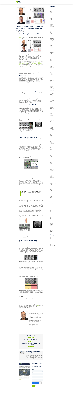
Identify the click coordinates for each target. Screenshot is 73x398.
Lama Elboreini (19, 31)
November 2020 (52, 52)
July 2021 (51, 44)
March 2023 (51, 24)
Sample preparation (52, 216)
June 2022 (51, 31)
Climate (31, 31)
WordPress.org (51, 232)
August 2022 (51, 30)
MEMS (50, 209)
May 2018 (51, 82)
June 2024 (51, 11)
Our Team (51, 238)
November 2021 (52, 39)
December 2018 (52, 168)
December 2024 (52, 100)
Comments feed (52, 231)
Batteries (51, 185)
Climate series (51, 94)
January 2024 (51, 107)
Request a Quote (52, 246)
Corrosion (51, 190)
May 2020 (51, 59)
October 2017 (51, 87)
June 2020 (51, 58)
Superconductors (52, 219)
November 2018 (52, 169)
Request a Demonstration (53, 245)
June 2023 (51, 20)
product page (31, 341)
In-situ (50, 198)
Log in (50, 229)
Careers (51, 239)
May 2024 (51, 12)
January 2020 (51, 155)
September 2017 (52, 88)
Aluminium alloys (52, 184)
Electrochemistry (52, 191)
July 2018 (51, 81)
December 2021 (52, 38)
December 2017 (52, 86)
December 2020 (52, 51)
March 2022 (51, 34)
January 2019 (51, 75)
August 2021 (51, 134)
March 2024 (51, 106)
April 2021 (51, 46)
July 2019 (51, 161)
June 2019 (51, 162)
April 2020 (51, 60)
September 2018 (52, 80)
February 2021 (51, 140)
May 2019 (51, 72)
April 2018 (51, 175)
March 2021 (51, 47)
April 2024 (51, 13)
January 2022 (51, 37)
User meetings (51, 224)
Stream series (51, 95)
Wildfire (51, 225)
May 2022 (51, 32)
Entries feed (51, 230)
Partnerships (51, 212)
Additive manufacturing (53, 183)
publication (31, 337)
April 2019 (51, 73)
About (50, 237)
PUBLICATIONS (31, 346)
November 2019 (52, 65)
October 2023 (51, 18)
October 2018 (51, 79)
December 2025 (52, 99)
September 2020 (52, 54)
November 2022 (52, 27)
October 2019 (51, 66)
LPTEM (50, 204)
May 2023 (51, 113)
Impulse (51, 197)
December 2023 (52, 17)
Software (51, 217)
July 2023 (51, 19)
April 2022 (51, 33)
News (50, 210)
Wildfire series (51, 92)
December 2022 (52, 26)
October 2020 (51, 53)
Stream (50, 218)
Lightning (51, 202)
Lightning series (52, 93)
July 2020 (51, 148)
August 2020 (51, 55)
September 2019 (52, 67)
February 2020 (51, 154)
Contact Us (51, 244)
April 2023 (51, 114)
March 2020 (51, 61)
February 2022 (51, 127)
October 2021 (51, 40)
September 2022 (52, 120)
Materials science (52, 205)
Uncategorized (51, 223)
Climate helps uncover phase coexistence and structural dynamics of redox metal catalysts (30, 28)
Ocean (50, 211)
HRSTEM (51, 196)
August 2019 (51, 68)
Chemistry (51, 188)
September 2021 (52, 41)
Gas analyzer (51, 195)
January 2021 (51, 141)
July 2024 (51, 10)
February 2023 (51, 25)
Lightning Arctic (52, 203)
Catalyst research (27, 31)
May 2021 (51, 45)
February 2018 (51, 176)
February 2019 (51, 74)
